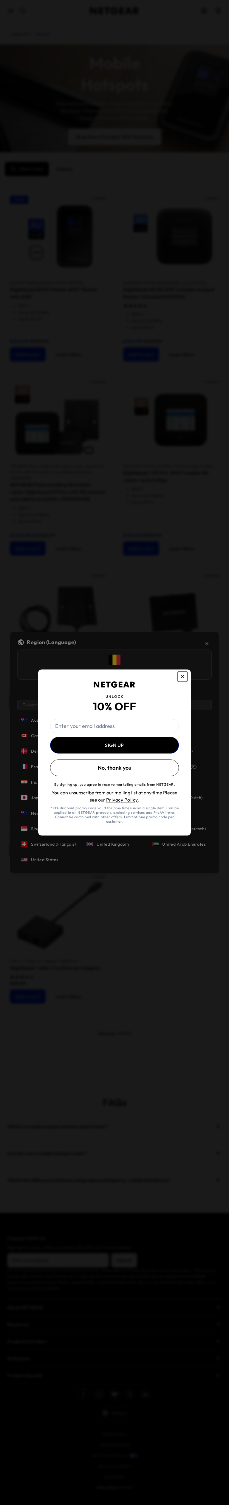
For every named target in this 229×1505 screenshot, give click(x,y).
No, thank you (114, 767)
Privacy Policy (122, 800)
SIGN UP (114, 745)
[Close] (182, 676)
